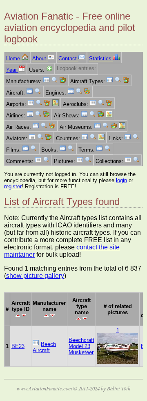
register (13, 186)
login (121, 180)
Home (14, 58)
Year (12, 70)
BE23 (17, 346)
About (40, 58)
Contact (68, 58)
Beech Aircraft (44, 347)
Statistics (101, 58)
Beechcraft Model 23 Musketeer (81, 346)
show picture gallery (35, 275)
